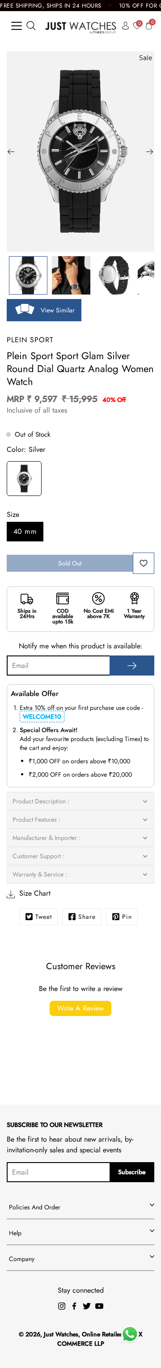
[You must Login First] (143, 563)
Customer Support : (38, 856)
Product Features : (36, 819)
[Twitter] (87, 1306)
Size (13, 514)
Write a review (80, 1008)
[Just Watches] (81, 26)
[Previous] (11, 151)
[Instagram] (62, 1306)
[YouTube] (99, 1306)
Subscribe (132, 1171)
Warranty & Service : (40, 874)
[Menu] (16, 25)
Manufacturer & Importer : (46, 837)
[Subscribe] (132, 665)
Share (87, 916)
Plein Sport (30, 340)
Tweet (43, 916)
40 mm (25, 531)
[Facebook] (74, 1306)
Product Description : (41, 801)
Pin (127, 916)
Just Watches (61, 1334)
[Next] (150, 151)
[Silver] (24, 480)
